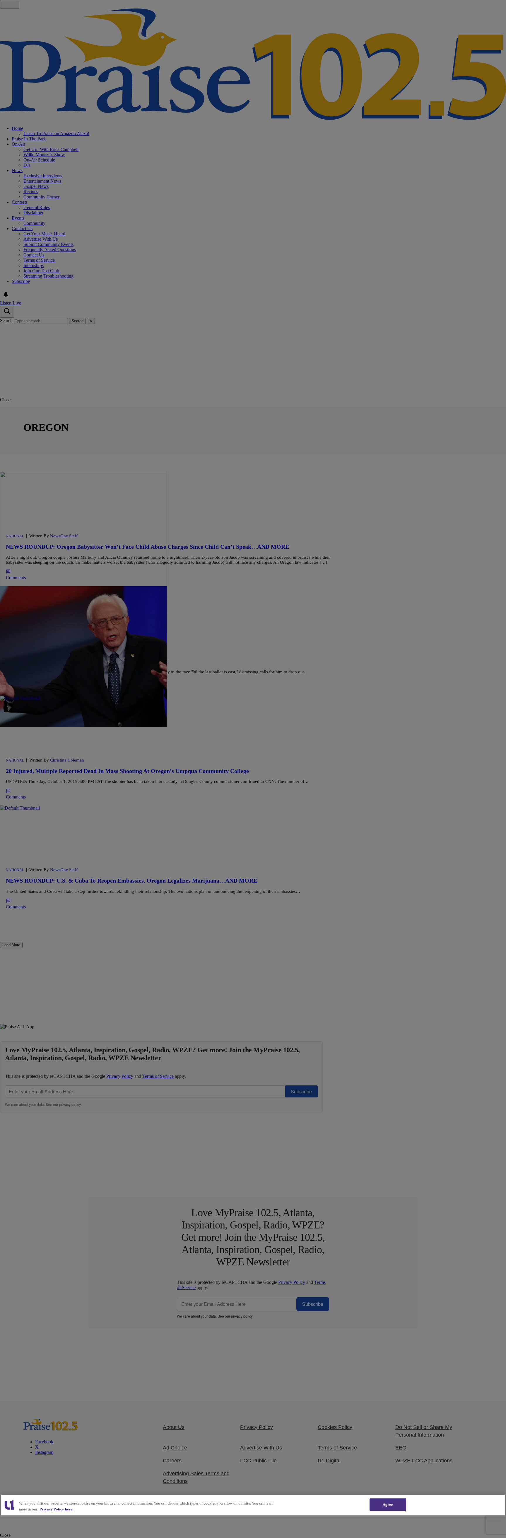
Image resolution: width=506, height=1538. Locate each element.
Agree (388, 1504)
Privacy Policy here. (56, 1509)
